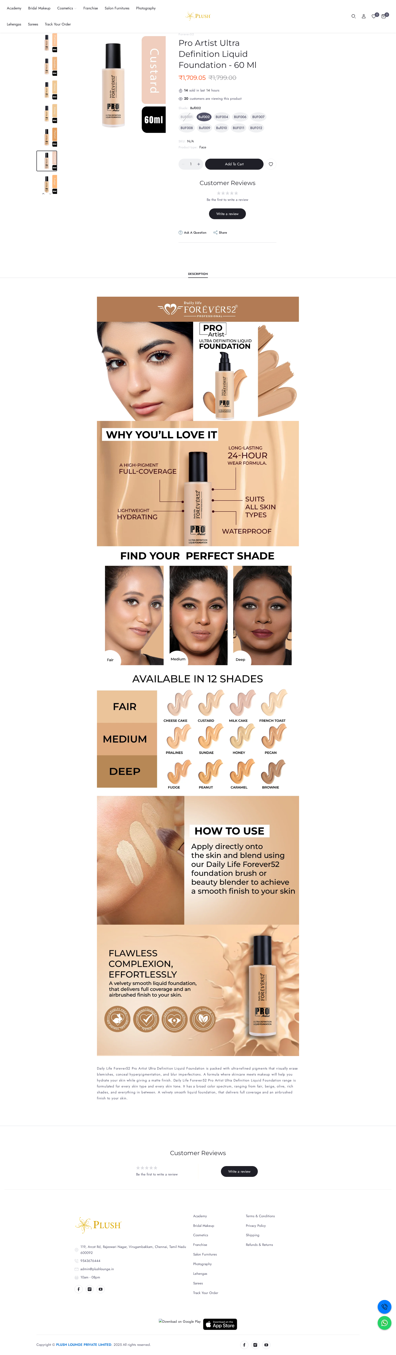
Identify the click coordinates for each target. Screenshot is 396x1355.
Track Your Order (205, 1292)
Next (50, 193)
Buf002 (204, 116)
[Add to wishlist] (270, 164)
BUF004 (222, 116)
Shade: (190, 108)
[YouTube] (100, 1289)
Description (198, 274)
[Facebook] (78, 1289)
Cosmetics (200, 1235)
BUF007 (258, 116)
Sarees (198, 1283)
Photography (202, 1264)
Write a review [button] (227, 213)
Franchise (200, 1244)
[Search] (354, 16)
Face (202, 147)
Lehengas (200, 1273)
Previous (43, 193)
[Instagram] (89, 1289)
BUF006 (240, 116)
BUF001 (186, 116)
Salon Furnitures (205, 1254)
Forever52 (186, 34)
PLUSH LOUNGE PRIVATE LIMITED (83, 1344)
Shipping (252, 1235)
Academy (200, 1216)
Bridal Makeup (203, 1225)
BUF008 (187, 127)
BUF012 (256, 127)
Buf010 (221, 127)
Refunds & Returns (259, 1244)
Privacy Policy (256, 1225)
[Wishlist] (374, 16)
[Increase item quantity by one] (198, 164)
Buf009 (204, 127)
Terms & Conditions (260, 1216)
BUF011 (238, 127)
